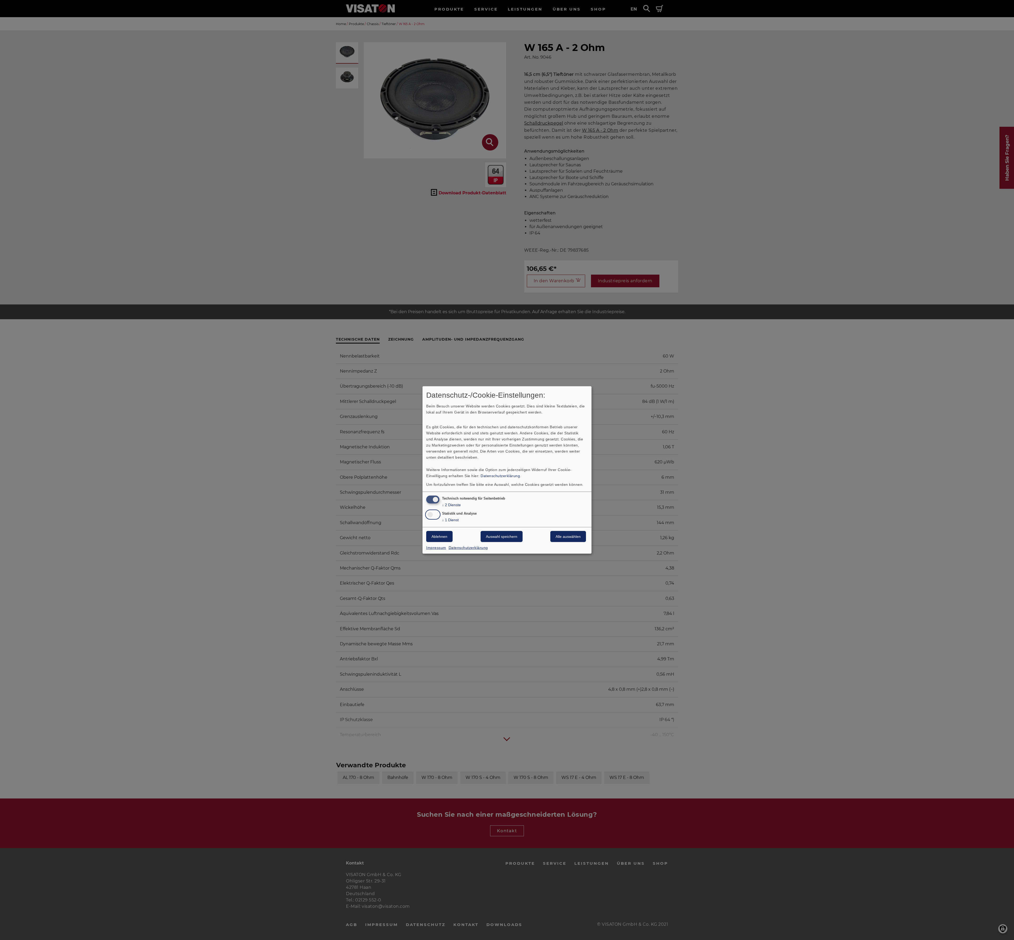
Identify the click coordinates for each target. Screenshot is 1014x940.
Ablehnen (439, 536)
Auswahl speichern (501, 536)
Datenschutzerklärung (500, 475)
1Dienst (450, 520)
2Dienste (451, 504)
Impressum (436, 548)
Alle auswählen (568, 536)
